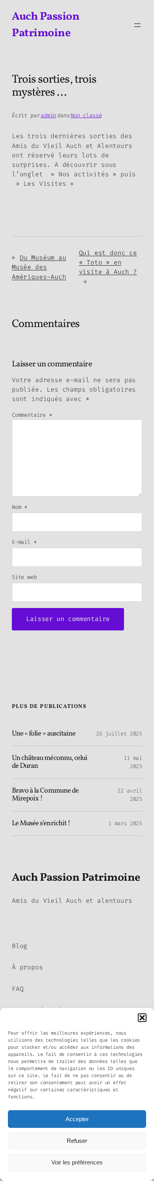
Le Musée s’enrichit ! (41, 824)
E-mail (24, 542)
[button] (142, 1018)
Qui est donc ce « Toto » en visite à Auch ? (108, 262)
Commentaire (32, 415)
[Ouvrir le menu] (137, 25)
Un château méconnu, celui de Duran (49, 762)
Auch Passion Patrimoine (76, 877)
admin (48, 115)
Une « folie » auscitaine (43, 734)
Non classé (86, 115)
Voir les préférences (77, 1162)
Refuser (77, 1140)
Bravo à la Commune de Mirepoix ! (45, 795)
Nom (19, 507)
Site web (24, 577)
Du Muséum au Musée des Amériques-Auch (39, 267)
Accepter (77, 1119)
